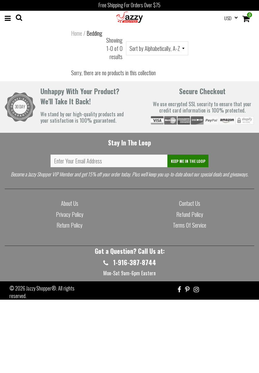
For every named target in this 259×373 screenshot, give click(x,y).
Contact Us (189, 203)
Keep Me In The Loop (188, 161)
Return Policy (69, 225)
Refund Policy (189, 214)
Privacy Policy (69, 214)
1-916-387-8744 (133, 262)
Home (76, 33)
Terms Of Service (189, 225)
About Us (69, 203)
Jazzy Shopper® (41, 288)
